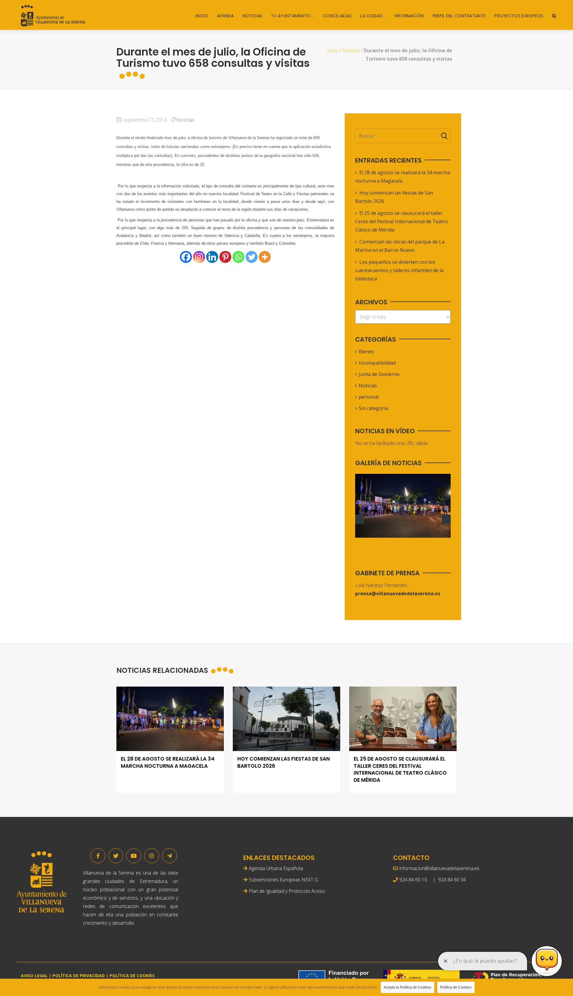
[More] (265, 257)
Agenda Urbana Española (276, 868)
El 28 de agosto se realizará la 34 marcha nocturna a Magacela (168, 763)
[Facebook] (186, 257)
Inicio (201, 16)
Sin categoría (373, 408)
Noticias (252, 16)
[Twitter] (252, 257)
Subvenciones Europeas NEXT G (283, 879)
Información (409, 16)
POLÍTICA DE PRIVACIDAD (79, 975)
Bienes (366, 351)
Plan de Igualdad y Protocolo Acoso (287, 891)
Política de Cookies (456, 987)
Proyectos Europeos (518, 16)
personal (369, 397)
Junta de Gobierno (379, 374)
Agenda (225, 16)
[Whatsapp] (238, 257)
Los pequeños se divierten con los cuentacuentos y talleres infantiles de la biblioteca (399, 270)
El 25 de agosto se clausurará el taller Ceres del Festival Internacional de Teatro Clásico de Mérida (401, 221)
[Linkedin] (212, 257)
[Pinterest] (225, 257)
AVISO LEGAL (34, 975)
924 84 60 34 (452, 879)
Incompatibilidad (377, 363)
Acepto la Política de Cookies (407, 987)
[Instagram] (199, 257)
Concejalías (337, 16)
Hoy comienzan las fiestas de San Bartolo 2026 (283, 763)
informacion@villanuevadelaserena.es (439, 868)
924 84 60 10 (413, 879)
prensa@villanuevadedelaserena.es (397, 593)
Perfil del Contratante (459, 16)
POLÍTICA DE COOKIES (132, 975)
